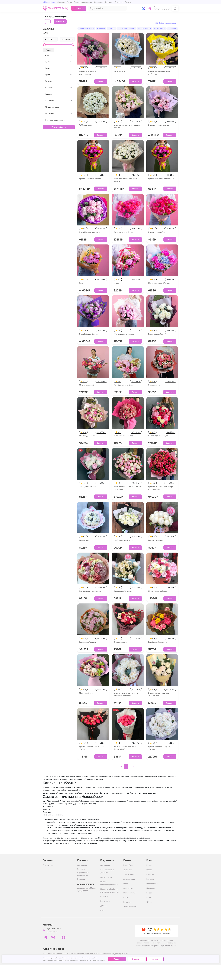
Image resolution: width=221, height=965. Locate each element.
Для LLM (103, 906)
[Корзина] (175, 8)
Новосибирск (49, 2)
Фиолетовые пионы (126, 28)
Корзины (48, 94)
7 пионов (172, 28)
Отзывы (128, 2)
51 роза (149, 897)
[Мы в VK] (53, 937)
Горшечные (49, 100)
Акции (69, 2)
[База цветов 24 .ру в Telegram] (45, 937)
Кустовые (150, 879)
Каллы (125, 897)
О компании (98, 2)
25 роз (149, 893)
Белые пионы (159, 28)
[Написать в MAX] (144, 8)
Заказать (100, 81)
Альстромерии (129, 879)
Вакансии (119, 2)
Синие (149, 870)
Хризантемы (128, 874)
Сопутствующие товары (55, 120)
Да (48, 21)
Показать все (48, 865)
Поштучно (150, 888)
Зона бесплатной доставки (107, 871)
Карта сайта (105, 901)
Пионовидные (152, 884)
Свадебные (128, 888)
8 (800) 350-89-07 (54, 929)
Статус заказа (106, 877)
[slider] (44, 44)
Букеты (48, 75)
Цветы (47, 62)
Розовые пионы (144, 28)
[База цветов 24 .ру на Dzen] (63, 937)
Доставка (61, 2)
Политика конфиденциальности (109, 883)
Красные (150, 874)
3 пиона (111, 28)
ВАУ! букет (49, 113)
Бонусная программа (83, 2)
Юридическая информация (83, 873)
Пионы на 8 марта (86, 28)
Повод (47, 68)
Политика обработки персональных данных (109, 890)
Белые (148, 865)
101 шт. (149, 902)
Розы (47, 55)
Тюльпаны (127, 870)
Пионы (126, 884)
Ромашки (127, 902)
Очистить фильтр (59, 127)
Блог (102, 910)
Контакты (109, 2)
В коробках (49, 88)
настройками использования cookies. (92, 960)
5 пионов (101, 28)
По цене (48, 81)
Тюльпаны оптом (130, 907)
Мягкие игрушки (52, 107)
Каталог (80, 8)
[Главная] (56, 8)
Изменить (60, 21)
